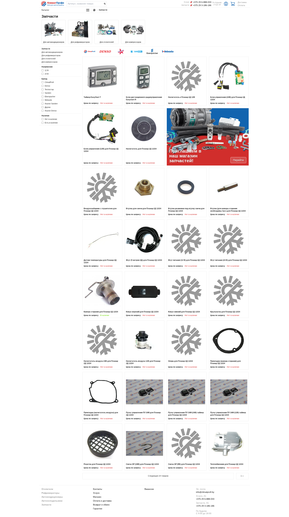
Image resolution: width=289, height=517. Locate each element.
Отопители (47, 489)
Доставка (242, 2)
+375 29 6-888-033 (205, 499)
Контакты (97, 489)
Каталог (45, 10)
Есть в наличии (51, 123)
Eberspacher (50, 97)
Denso (47, 86)
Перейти (238, 160)
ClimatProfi (49, 82)
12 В (46, 70)
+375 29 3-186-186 (205, 506)
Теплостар (49, 89)
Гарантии (97, 508)
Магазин (97, 497)
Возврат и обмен (101, 504)
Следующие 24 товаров (158, 476)
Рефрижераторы (50, 493)
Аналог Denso (51, 111)
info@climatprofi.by (205, 492)
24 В (46, 74)
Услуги (96, 493)
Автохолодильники (52, 501)
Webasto (48, 100)
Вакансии (149, 489)
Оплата (241, 5)
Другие (48, 107)
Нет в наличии (51, 119)
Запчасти (46, 504)
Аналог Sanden (51, 104)
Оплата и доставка (102, 501)
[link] (102, 81)
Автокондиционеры (52, 497)
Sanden (48, 93)
